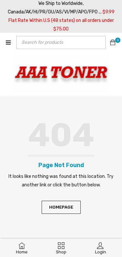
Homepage (61, 207)
